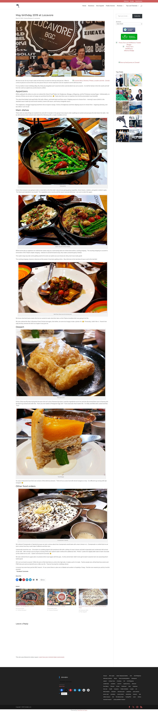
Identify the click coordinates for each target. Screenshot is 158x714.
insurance (116, 689)
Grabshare (135, 686)
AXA (131, 675)
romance (135, 694)
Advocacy (126, 1)
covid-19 (119, 683)
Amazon (105, 675)
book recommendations (124, 678)
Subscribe (137, 16)
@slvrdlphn (64, 677)
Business (91, 5)
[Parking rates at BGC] (135, 80)
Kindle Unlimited (124, 689)
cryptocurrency (126, 683)
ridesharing (128, 694)
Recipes (132, 1)
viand (134, 697)
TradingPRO (128, 697)
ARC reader (111, 675)
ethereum (134, 683)
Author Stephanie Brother (122, 675)
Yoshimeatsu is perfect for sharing (56, 606)
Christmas (119, 681)
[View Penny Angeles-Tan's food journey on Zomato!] (129, 62)
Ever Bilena (105, 686)
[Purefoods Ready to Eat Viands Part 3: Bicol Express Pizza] (94, 597)
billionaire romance (107, 678)
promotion (113, 694)
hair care (105, 689)
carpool (105, 681)
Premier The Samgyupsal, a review (25, 606)
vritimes (139, 697)
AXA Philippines (137, 675)
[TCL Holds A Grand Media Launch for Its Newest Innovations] (122, 136)
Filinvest (112, 686)
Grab (129, 686)
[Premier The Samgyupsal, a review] (31, 597)
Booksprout (134, 678)
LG (136, 689)
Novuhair (114, 691)
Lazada (131, 689)
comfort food (106, 683)
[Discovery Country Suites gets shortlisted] (122, 108)
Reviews (119, 5)
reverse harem (120, 694)
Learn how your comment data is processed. (51, 657)
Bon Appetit (100, 5)
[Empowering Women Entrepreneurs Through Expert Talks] (122, 122)
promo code (106, 694)
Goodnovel (123, 686)
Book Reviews (138, 1)
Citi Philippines (130, 681)
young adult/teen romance (119, 699)
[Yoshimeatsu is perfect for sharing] (62, 597)
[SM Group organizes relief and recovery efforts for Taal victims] (122, 94)
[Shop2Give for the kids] (135, 108)
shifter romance (106, 697)
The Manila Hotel (119, 697)
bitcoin (115, 678)
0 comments (36, 18)
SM (113, 697)
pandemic (129, 691)
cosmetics (113, 683)
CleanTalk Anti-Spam (82, 710)
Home (84, 5)
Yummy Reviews (28, 18)
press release (136, 691)
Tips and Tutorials (131, 5)
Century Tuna (112, 681)
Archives (118, 21)
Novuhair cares (121, 691)
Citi (124, 681)
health (110, 689)
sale (140, 694)
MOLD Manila (106, 691)
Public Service (110, 5)
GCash (117, 686)
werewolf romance (107, 699)
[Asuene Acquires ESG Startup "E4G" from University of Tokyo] (122, 80)
